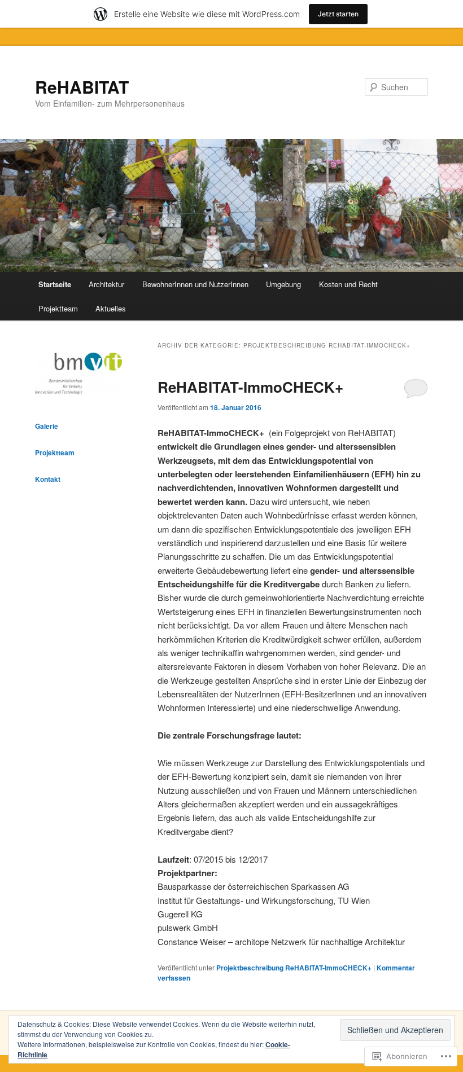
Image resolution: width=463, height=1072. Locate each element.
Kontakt (47, 479)
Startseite (54, 284)
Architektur (106, 284)
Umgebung (283, 284)
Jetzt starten (338, 14)
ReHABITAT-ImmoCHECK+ (250, 386)
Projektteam (58, 308)
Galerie (46, 426)
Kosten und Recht (348, 284)
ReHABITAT (82, 86)
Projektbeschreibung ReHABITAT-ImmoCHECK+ (294, 968)
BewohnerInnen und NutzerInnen (195, 284)
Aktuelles (110, 308)
